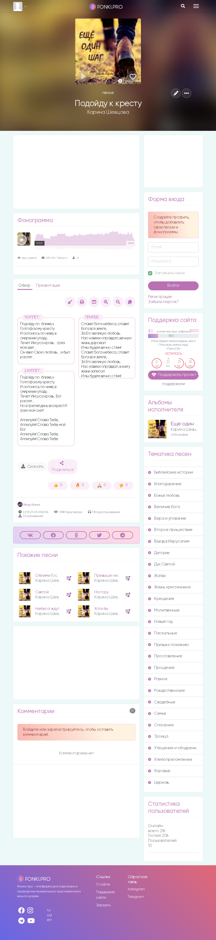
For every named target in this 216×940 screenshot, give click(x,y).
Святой (41, 592)
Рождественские (169, 691)
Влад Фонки (31, 504)
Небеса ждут (47, 609)
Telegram (136, 897)
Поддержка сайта (105, 894)
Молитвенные (167, 610)
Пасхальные (165, 633)
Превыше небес (109, 576)
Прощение (164, 668)
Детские (162, 553)
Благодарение (167, 484)
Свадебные (164, 702)
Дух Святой (164, 564)
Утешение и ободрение (176, 748)
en (49, 920)
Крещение (164, 599)
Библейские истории (173, 472)
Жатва (160, 576)
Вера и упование (170, 518)
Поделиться (63, 470)
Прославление (168, 656)
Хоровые (162, 771)
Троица (161, 736)
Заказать (103, 905)
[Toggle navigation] (196, 6)
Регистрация (160, 297)
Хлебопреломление (173, 760)
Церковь (161, 782)
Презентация (48, 285)
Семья (160, 713)
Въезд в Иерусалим (171, 541)
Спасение (164, 725)
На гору (101, 592)
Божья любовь (166, 496)
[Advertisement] (76, 172)
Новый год (163, 622)
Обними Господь (50, 576)
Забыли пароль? (163, 302)
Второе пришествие (173, 530)
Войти (173, 286)
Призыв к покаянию (171, 645)
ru (48, 910)
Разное (160, 679)
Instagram (136, 889)
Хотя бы (101, 609)
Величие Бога (167, 507)
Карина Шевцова (108, 112)
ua (49, 915)
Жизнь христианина (172, 587)
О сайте (103, 884)
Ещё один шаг (187, 424)
